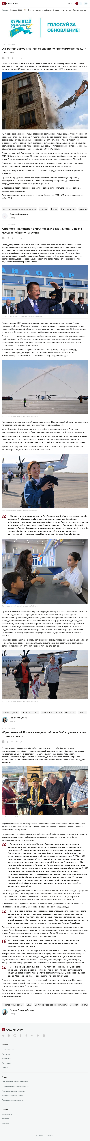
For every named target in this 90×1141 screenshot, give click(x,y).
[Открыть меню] (86, 3)
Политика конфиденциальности (15, 1086)
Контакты (6, 1119)
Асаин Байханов (30, 712)
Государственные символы (13, 1091)
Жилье (54, 209)
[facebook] (20, 1035)
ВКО (29, 1005)
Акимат (43, 209)
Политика (6, 1054)
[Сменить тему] (78, 3)
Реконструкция (10, 712)
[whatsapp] (7, 58)
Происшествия (8, 1049)
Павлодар (70, 712)
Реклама (5, 1123)
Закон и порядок (80, 10)
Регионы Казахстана (52, 712)
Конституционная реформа (40, 10)
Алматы (83, 209)
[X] (21, 58)
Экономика (6, 1063)
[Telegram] (12, 58)
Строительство (68, 209)
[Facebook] (16, 58)
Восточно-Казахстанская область (51, 1005)
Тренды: (5, 10)
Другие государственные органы (19, 209)
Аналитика (6, 1058)
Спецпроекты (59, 10)
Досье (68, 10)
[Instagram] (3, 58)
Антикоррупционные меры (13, 1095)
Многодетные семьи (13, 1005)
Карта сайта (7, 1114)
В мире (5, 1068)
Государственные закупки (13, 1100)
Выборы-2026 (16, 10)
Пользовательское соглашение (15, 1082)
